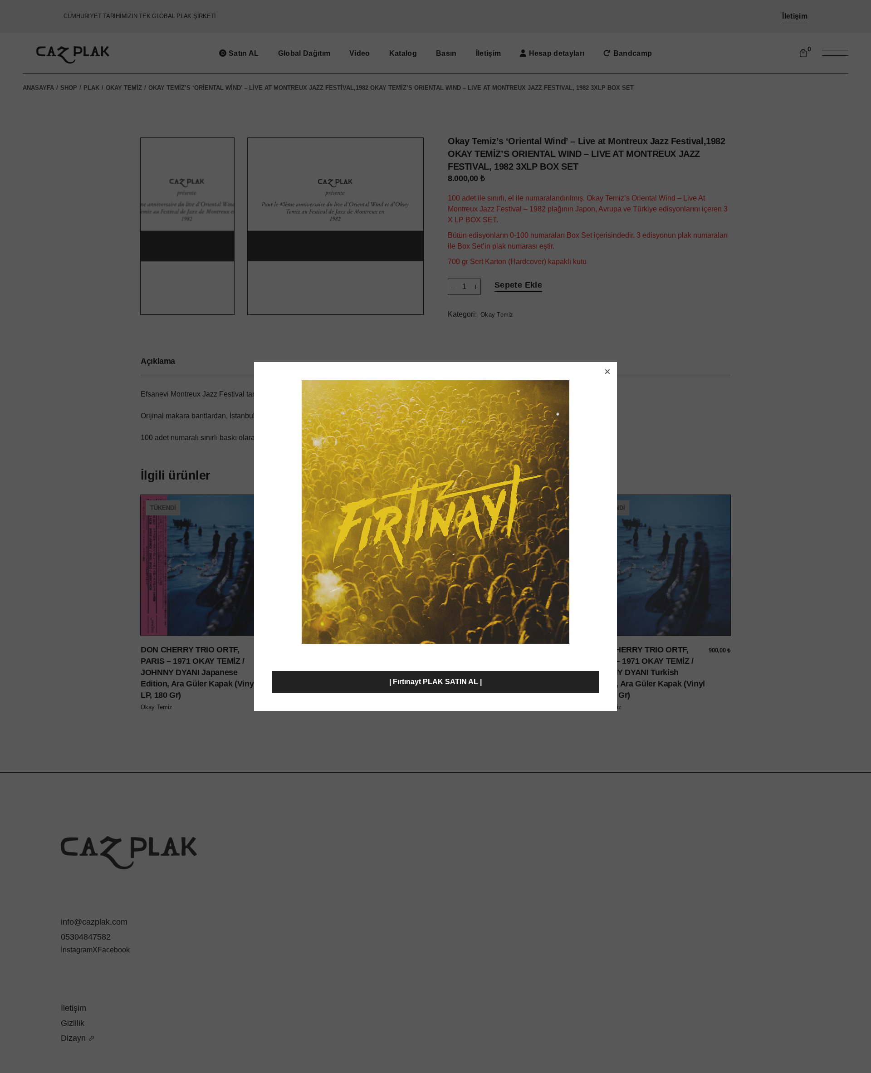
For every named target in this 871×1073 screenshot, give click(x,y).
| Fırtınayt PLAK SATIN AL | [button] (435, 682)
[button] (607, 371)
